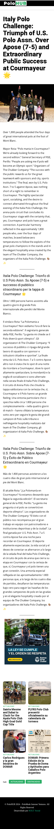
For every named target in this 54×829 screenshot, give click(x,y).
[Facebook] (22, 674)
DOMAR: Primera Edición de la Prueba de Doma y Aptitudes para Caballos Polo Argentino (38, 765)
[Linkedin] (36, 674)
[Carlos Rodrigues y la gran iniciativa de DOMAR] (14, 741)
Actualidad (8, 706)
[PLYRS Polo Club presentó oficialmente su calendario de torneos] (39, 692)
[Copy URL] (43, 674)
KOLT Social (34, 811)
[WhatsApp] (15, 674)
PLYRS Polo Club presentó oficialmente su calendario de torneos (38, 715)
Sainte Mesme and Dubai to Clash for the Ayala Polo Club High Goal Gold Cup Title (12, 717)
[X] (29, 674)
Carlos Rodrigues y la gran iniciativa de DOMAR (14, 762)
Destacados (33, 781)
